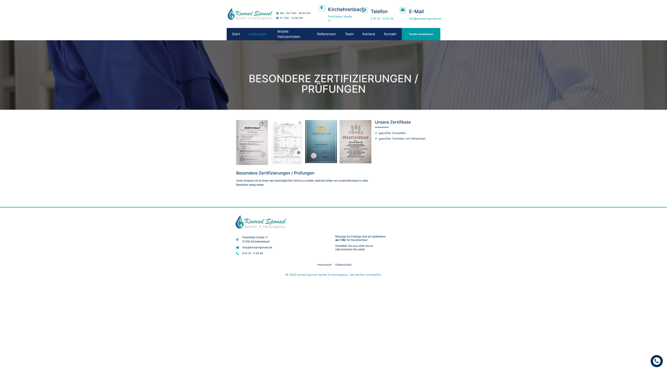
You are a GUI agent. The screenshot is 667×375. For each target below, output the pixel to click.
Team (349, 34)
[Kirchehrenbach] (321, 8)
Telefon (379, 11)
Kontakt (390, 34)
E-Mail (416, 11)
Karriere (368, 34)
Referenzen (326, 34)
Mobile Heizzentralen (288, 34)
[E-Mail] (403, 10)
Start (236, 34)
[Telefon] (364, 10)
